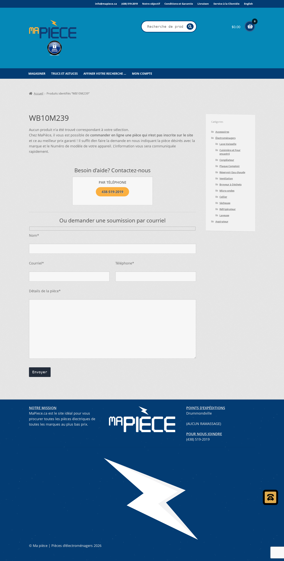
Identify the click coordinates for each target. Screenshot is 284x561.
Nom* (34, 235)
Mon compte (142, 73)
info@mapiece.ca (106, 3)
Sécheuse (224, 203)
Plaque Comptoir (229, 166)
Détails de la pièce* (45, 291)
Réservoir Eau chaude (232, 172)
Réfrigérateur (227, 209)
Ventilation (226, 178)
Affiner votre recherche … (104, 73)
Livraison (203, 3)
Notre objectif (151, 3)
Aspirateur (221, 221)
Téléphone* (124, 263)
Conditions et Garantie (178, 3)
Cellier (223, 197)
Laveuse (224, 215)
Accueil (38, 93)
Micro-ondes (226, 190)
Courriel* (36, 263)
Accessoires (222, 131)
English (248, 3)
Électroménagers (225, 138)
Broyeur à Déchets (230, 184)
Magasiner (36, 73)
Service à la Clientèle (226, 3)
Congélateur (226, 160)
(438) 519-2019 (129, 3)
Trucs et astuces (64, 73)
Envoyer (39, 372)
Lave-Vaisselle (227, 144)
